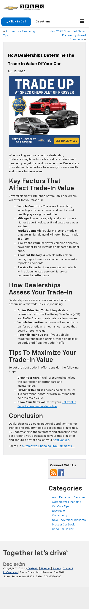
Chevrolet (58, 511)
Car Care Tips (60, 506)
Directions (43, 21)
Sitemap (45, 568)
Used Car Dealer (62, 529)
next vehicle (61, 440)
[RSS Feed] (53, 472)
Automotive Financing (36, 446)
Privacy (56, 568)
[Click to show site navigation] (82, 21)
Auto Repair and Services (69, 497)
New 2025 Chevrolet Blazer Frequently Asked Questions (68, 35)
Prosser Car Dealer (64, 524)
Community (59, 515)
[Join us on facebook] (61, 472)
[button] (16, 21)
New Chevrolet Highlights (69, 520)
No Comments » (64, 446)
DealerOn (32, 568)
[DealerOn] (14, 564)
